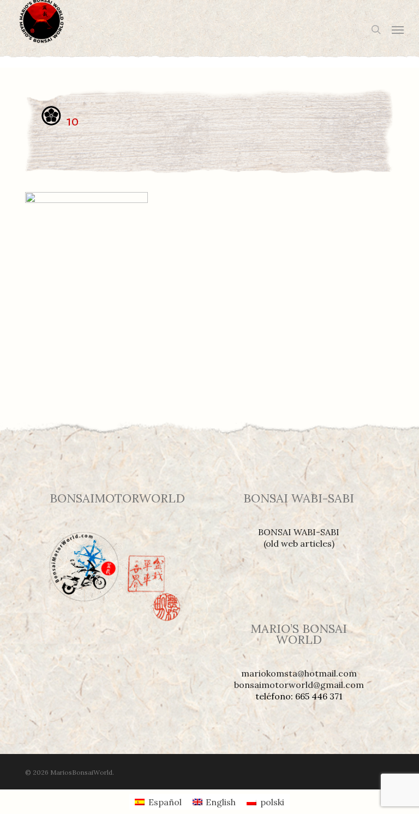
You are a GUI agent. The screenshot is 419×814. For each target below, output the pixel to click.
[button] (398, 29)
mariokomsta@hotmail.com (299, 673)
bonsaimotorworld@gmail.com (299, 684)
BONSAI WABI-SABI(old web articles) (298, 537)
